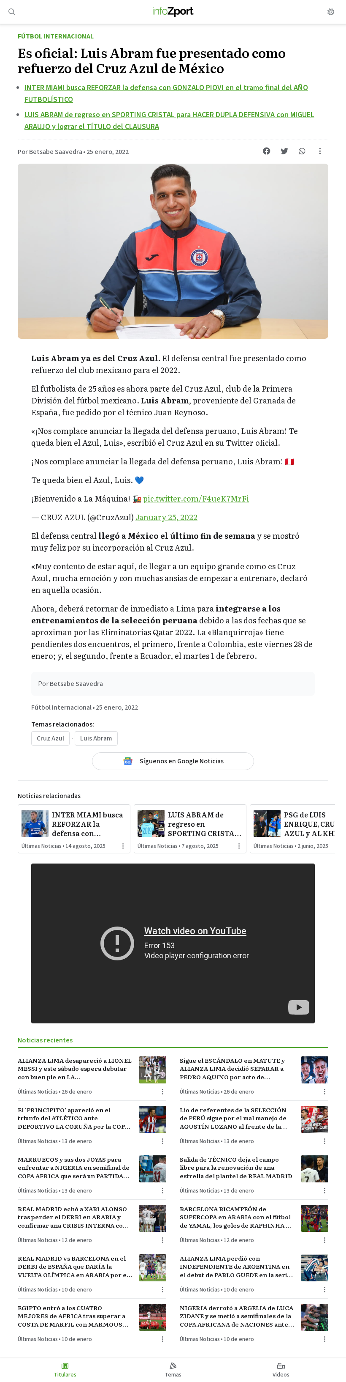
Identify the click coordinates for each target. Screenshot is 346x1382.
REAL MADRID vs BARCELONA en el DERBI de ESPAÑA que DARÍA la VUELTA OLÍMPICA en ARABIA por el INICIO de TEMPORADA (73, 1266)
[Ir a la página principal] (173, 12)
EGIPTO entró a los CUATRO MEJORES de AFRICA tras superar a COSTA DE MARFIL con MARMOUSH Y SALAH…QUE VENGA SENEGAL (72, 1316)
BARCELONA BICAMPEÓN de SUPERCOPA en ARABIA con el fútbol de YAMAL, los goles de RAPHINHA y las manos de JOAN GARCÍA (235, 1217)
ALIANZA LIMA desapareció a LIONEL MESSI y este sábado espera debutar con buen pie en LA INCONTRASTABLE (75, 1068)
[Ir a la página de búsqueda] (12, 12)
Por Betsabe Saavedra (50, 151)
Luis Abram (96, 738)
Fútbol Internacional (56, 36)
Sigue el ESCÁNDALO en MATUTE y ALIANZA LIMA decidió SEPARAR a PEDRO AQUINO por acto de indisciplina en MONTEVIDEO (232, 1068)
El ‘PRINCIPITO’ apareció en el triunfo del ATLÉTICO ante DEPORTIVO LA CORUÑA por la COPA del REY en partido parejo (73, 1118)
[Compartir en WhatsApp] (302, 151)
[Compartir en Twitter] (284, 151)
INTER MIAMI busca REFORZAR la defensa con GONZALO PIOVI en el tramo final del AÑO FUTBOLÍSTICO (88, 824)
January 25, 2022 (166, 517)
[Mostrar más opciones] (319, 151)
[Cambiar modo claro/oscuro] (330, 11)
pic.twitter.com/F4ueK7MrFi (196, 498)
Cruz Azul (50, 738)
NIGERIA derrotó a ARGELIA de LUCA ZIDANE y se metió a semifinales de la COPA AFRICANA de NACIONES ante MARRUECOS (236, 1316)
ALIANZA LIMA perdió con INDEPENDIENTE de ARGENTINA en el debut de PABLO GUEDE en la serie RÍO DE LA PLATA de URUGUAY (235, 1266)
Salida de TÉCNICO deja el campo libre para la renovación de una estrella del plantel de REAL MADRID (236, 1167)
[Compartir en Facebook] (266, 151)
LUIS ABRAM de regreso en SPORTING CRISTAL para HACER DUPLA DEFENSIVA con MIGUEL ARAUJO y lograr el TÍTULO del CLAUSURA (204, 824)
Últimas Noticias (42, 846)
